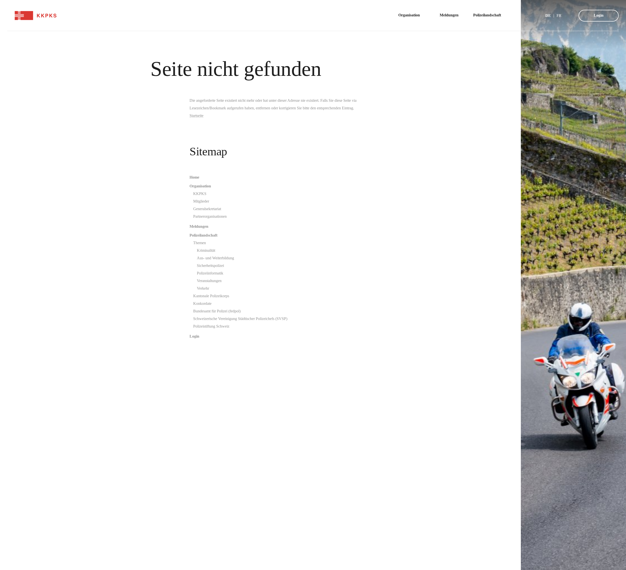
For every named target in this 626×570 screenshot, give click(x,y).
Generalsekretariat (207, 209)
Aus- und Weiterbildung (215, 258)
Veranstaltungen (209, 281)
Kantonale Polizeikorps (211, 296)
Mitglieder (201, 201)
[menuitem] (411, 15)
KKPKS (199, 194)
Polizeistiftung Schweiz (211, 326)
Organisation (200, 186)
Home (194, 177)
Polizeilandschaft (203, 235)
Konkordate (202, 303)
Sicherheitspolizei (210, 265)
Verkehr (203, 288)
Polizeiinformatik (210, 273)
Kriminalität (206, 250)
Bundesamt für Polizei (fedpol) (217, 311)
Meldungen (199, 226)
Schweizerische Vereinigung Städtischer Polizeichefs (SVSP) (240, 319)
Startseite (196, 116)
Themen (199, 243)
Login (599, 15)
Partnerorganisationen (210, 216)
